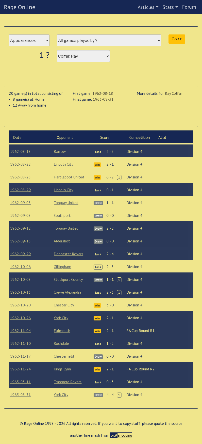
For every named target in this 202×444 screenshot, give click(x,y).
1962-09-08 (20, 215)
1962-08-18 (102, 93)
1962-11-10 (20, 343)
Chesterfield (64, 356)
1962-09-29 (20, 253)
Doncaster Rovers (68, 253)
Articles (146, 7)
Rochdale (61, 343)
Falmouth (62, 330)
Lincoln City (63, 164)
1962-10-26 (20, 317)
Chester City (64, 304)
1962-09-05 (20, 202)
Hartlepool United (69, 176)
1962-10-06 (20, 266)
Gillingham (62, 266)
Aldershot (62, 240)
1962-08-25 (20, 176)
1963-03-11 (20, 381)
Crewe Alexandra (67, 292)
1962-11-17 (20, 356)
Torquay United (66, 202)
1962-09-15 (20, 240)
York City (61, 317)
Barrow (60, 151)
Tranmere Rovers (68, 381)
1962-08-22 (20, 164)
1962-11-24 (20, 368)
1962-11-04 (20, 330)
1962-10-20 (20, 304)
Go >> (177, 39)
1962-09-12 (20, 228)
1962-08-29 (20, 189)
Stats (168, 7)
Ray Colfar (173, 93)
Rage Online (19, 7)
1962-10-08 (20, 279)
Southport (62, 215)
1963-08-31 (103, 99)
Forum (189, 7)
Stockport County (68, 279)
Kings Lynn (62, 368)
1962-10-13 (20, 292)
